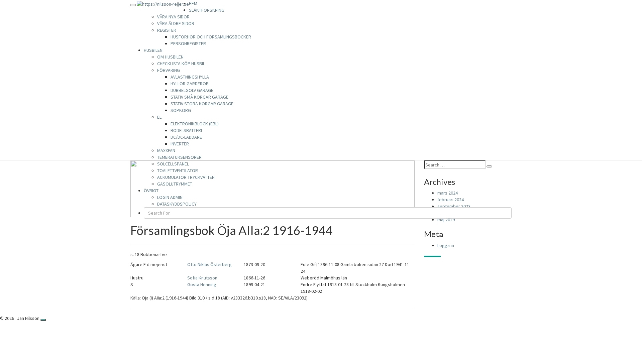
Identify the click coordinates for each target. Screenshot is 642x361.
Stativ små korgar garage (199, 97)
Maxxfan (166, 150)
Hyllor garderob (190, 84)
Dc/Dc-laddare (186, 137)
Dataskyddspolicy (177, 204)
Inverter (180, 144)
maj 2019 (446, 220)
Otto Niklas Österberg (209, 264)
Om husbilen (170, 57)
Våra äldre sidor (175, 23)
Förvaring (168, 70)
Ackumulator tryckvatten (186, 177)
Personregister (188, 43)
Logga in (445, 245)
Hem (193, 3)
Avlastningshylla (190, 77)
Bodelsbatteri (186, 130)
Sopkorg (181, 110)
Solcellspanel (173, 164)
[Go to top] (43, 320)
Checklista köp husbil (181, 64)
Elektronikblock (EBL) (195, 124)
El (159, 117)
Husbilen (153, 50)
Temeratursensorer (179, 157)
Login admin (170, 197)
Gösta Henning (201, 284)
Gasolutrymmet (174, 184)
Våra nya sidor (173, 17)
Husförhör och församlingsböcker (211, 37)
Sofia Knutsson (202, 278)
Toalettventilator (177, 170)
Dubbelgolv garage (192, 90)
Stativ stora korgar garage (202, 104)
